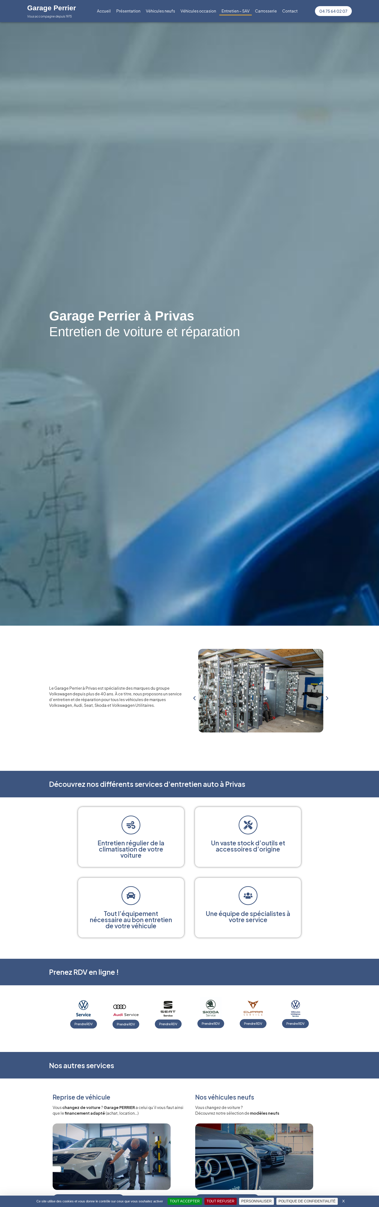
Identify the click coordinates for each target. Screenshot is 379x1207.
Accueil (104, 10)
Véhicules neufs (160, 10)
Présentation (128, 10)
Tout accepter (185, 1201)
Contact (290, 10)
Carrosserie (266, 10)
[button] (194, 698)
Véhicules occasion (198, 10)
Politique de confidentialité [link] (307, 1201)
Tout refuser (220, 1201)
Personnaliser (256, 1201)
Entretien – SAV (236, 10)
